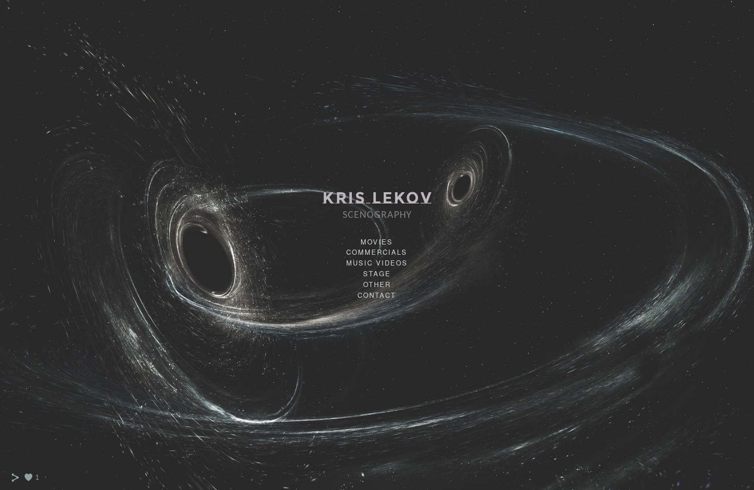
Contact (377, 295)
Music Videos (377, 263)
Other (377, 284)
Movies (377, 242)
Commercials (376, 252)
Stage (377, 273)
